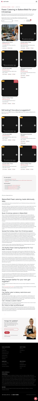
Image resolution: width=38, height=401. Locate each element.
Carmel (21, 382)
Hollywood (25, 375)
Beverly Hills (4, 376)
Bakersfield (7, 383)
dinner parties (6, 286)
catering (6, 372)
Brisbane (27, 388)
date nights (12, 286)
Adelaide (3, 389)
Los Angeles (4, 375)
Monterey (25, 382)
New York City (24, 383)
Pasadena (8, 375)
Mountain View (29, 380)
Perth (8, 389)
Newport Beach (22, 378)
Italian (25, 180)
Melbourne (24, 388)
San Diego (32, 379)
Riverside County (22, 379)
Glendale (17, 375)
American (20, 180)
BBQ (23, 180)
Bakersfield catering (6, 7)
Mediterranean (29, 180)
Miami (17, 383)
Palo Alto (20, 380)
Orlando (14, 383)
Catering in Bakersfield (16, 185)
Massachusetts (17, 384)
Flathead (33, 384)
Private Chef (14, 179)
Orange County (16, 378)
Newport (13, 384)
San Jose (16, 380)
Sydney (20, 388)
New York (20, 383)
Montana (30, 384)
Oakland (14, 382)
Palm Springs (27, 379)
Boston (26, 384)
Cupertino (24, 380)
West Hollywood (21, 376)
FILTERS (29, 20)
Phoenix (32, 383)
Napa (8, 382)
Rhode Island (8, 384)
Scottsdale (4, 384)
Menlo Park (18, 382)
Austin (28, 382)
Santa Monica (8, 376)
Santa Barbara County (9, 379)
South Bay (11, 378)
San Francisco (7, 380)
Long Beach (13, 375)
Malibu (28, 375)
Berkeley (10, 382)
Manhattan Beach (27, 376)
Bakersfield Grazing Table (12, 186)
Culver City (21, 375)
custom (7, 113)
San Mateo (34, 380)
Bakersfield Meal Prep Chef (13, 187)
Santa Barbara (15, 379)
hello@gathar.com (23, 364)
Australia (3, 387)
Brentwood (32, 375)
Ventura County (29, 378)
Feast (13, 7)
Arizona (29, 383)
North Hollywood (15, 376)
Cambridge (23, 384)
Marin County (4, 382)
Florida (11, 383)
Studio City (7, 378)
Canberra (31, 388)
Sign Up (7, 332)
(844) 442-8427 (23, 366)
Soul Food (7, 181)
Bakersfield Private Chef (12, 188)
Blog (20, 351)
